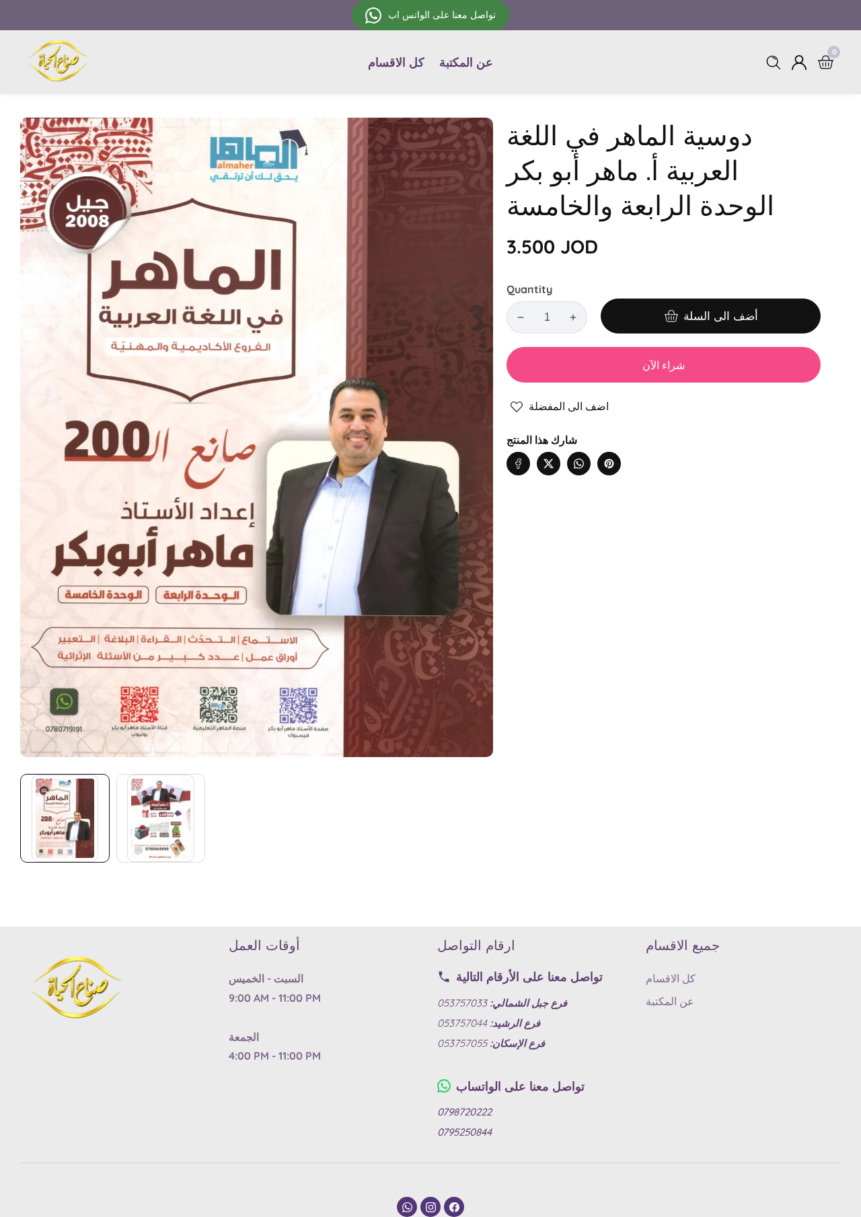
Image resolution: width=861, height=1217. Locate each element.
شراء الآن (663, 365)
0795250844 (464, 1132)
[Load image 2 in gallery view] (161, 818)
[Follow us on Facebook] (518, 463)
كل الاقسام (396, 62)
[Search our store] (776, 62)
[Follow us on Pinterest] (609, 463)
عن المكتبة (466, 62)
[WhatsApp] (407, 1207)
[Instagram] (430, 1207)
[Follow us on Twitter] (548, 463)
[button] (636, 450)
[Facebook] (454, 1207)
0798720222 (464, 1111)
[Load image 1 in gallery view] (65, 818)
